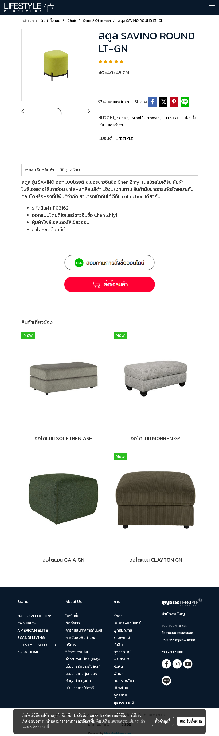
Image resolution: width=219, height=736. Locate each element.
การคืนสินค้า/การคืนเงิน (83, 630)
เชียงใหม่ (121, 688)
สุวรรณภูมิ (123, 652)
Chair (123, 118)
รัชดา (118, 616)
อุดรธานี (120, 695)
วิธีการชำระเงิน (76, 652)
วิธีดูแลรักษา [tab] (71, 169)
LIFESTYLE (172, 118)
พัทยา (118, 673)
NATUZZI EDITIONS (35, 616)
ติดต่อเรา (72, 623)
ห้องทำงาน (116, 125)
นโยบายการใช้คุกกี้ (79, 688)
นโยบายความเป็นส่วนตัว (126, 721)
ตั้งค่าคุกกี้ (162, 721)
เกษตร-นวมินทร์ (127, 623)
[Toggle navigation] (212, 7)
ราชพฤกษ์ (122, 637)
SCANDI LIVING (31, 637)
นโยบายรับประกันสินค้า (83, 666)
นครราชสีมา (124, 681)
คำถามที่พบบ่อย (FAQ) (82, 659)
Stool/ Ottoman (146, 118)
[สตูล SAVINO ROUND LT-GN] (56, 65)
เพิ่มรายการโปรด (115, 102)
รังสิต (118, 644)
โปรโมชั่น (72, 616)
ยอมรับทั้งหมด (191, 721)
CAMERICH (26, 623)
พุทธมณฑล (123, 630)
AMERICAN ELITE (32, 630)
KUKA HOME (28, 652)
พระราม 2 (121, 659)
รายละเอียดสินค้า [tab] (39, 170)
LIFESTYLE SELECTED (36, 644)
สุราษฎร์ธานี (124, 702)
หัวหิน (118, 666)
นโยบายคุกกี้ (39, 726)
